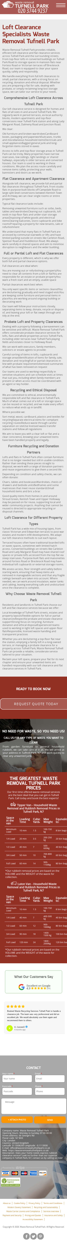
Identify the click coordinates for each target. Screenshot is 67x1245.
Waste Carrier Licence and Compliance (23, 1211)
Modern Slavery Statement (19, 1207)
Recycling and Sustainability (46, 1207)
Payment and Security (12, 1215)
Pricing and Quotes (33, 1215)
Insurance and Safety (53, 1215)
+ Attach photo (17, 1119)
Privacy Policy (34, 1203)
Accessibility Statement (33, 1219)
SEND (50, 1119)
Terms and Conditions (52, 1203)
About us (7, 1203)
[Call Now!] (33, 10)
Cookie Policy (19, 1203)
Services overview (51, 1211)
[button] (7, 1021)
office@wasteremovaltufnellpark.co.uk (30, 1147)
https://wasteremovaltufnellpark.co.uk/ (28, 1150)
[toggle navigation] (61, 5)
